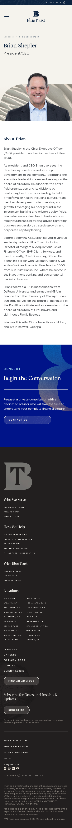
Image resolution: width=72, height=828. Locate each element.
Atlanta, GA (10, 603)
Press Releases (13, 580)
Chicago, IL (10, 621)
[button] (6, 16)
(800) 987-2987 (11, 765)
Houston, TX (33, 598)
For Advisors (15, 660)
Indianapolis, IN (36, 603)
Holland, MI (11, 640)
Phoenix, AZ (33, 635)
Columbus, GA (11, 630)
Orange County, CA (37, 626)
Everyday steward (14, 507)
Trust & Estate (12, 544)
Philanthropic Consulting (19, 553)
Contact (11, 665)
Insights (11, 649)
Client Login (14, 671)
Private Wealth (12, 512)
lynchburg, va (34, 612)
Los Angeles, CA (35, 607)
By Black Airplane (32, 776)
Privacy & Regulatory (16, 746)
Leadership (10, 37)
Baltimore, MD (12, 607)
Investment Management (19, 539)
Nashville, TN (34, 621)
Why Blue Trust (12, 571)
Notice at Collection (16, 752)
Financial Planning (15, 534)
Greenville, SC (12, 635)
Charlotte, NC (12, 616)
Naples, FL (32, 616)
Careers (10, 655)
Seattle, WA (33, 640)
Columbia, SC (11, 626)
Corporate (9, 598)
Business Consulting (16, 548)
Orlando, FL (33, 630)
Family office (11, 516)
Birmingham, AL (13, 612)
